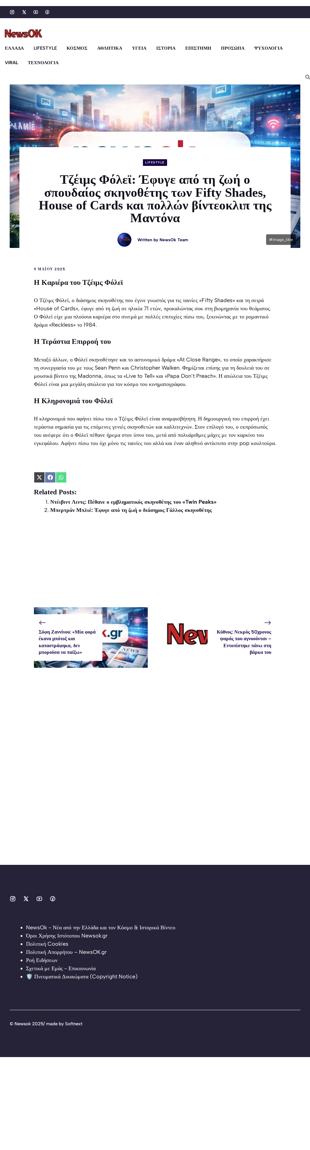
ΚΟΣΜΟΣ (77, 48)
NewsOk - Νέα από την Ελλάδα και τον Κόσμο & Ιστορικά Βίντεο (100, 927)
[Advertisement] (155, 564)
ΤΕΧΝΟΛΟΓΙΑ (43, 62)
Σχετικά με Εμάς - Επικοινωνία (61, 968)
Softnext (73, 1023)
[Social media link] (12, 12)
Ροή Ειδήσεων (42, 960)
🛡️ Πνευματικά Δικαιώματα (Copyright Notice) (81, 976)
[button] (305, 77)
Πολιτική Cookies (47, 944)
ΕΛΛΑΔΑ (14, 48)
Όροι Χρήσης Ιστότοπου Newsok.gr (66, 935)
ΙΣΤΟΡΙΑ (166, 48)
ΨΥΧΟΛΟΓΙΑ (268, 48)
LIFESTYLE (45, 48)
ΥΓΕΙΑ (139, 48)
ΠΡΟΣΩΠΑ (233, 48)
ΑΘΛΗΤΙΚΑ (109, 48)
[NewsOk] (24, 33)
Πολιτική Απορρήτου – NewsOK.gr (66, 952)
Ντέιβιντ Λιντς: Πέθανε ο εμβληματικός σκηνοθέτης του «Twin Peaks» (133, 502)
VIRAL (11, 62)
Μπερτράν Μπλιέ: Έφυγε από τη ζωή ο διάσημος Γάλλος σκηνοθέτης (131, 510)
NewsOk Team (174, 239)
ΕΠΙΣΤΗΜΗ (198, 48)
